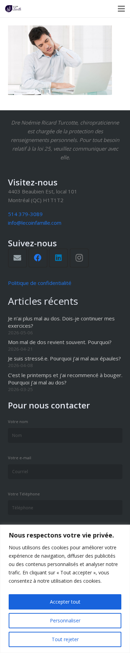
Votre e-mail (19, 457)
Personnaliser (65, 620)
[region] (65, 589)
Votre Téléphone (24, 493)
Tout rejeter (65, 639)
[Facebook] (37, 258)
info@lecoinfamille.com (34, 222)
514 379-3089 (25, 213)
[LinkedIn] (58, 258)
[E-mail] (17, 258)
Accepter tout (65, 601)
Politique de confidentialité (39, 282)
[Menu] (121, 8)
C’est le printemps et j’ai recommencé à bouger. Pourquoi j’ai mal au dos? (65, 379)
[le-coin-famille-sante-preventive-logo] (13, 8)
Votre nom (18, 421)
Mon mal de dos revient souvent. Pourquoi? (60, 342)
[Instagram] (79, 258)
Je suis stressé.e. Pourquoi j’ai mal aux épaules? (64, 358)
